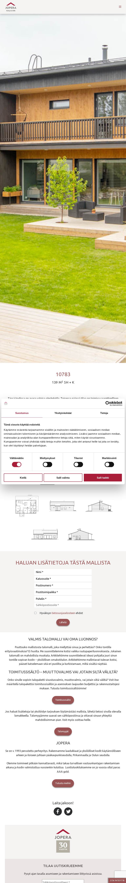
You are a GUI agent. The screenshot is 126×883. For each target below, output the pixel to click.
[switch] (47, 464)
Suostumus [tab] (22, 413)
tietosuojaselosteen (63, 613)
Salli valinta (63, 477)
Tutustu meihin (63, 783)
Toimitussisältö (63, 700)
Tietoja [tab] (104, 413)
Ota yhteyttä (117, 880)
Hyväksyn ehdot (61, 613)
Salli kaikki (103, 477)
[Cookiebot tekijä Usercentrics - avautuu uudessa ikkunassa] (108, 403)
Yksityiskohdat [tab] (63, 413)
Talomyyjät (63, 731)
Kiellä (23, 477)
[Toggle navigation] (120, 6)
